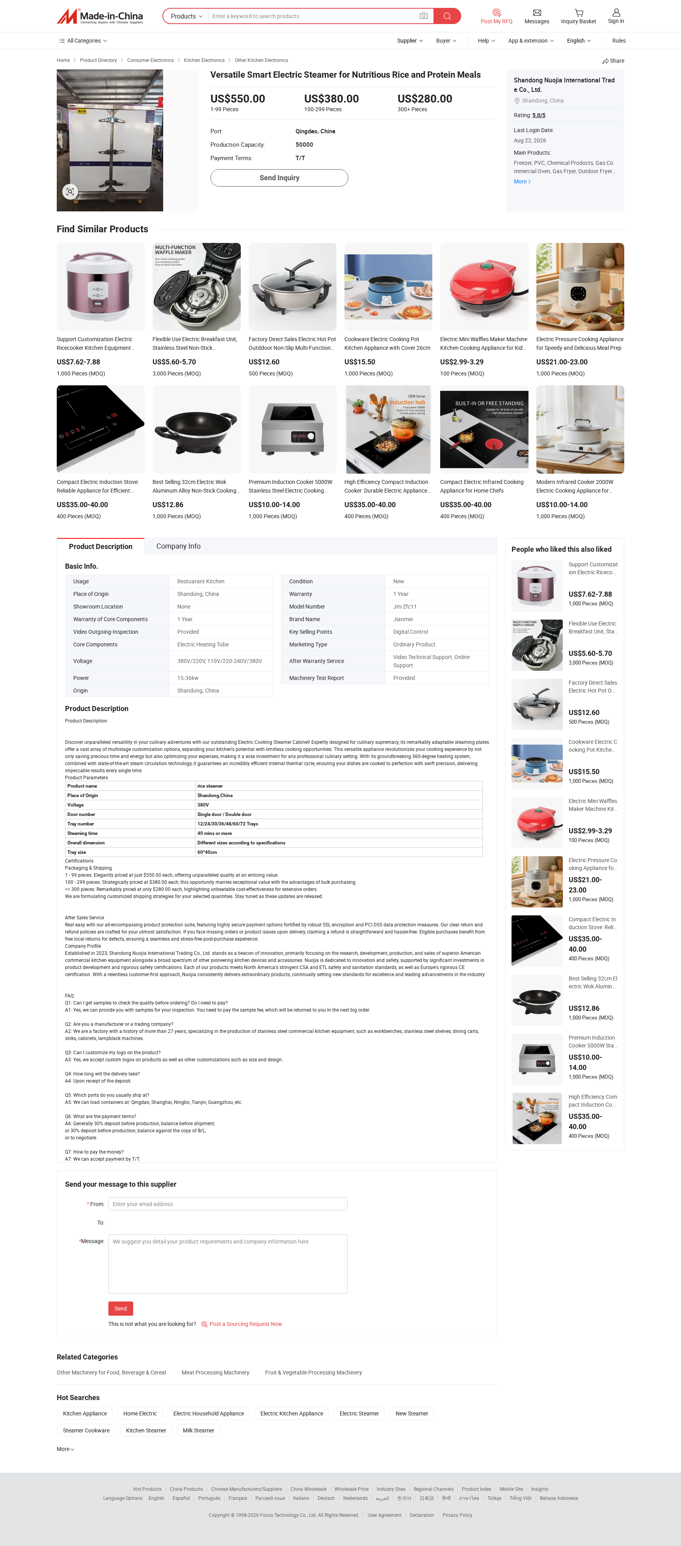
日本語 (427, 1498)
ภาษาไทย (469, 1498)
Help (483, 40)
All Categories (84, 40)
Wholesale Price (351, 1489)
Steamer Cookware (86, 1430)
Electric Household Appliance (208, 1413)
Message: (91, 1241)
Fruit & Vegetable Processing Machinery (313, 1372)
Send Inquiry (280, 178)
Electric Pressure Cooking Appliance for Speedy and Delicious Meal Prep (593, 864)
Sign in (616, 20)
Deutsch (326, 1498)
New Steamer (412, 1413)
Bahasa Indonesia (559, 1498)
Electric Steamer (359, 1413)
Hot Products (147, 1489)
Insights (539, 1489)
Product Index (476, 1489)
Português (209, 1498)
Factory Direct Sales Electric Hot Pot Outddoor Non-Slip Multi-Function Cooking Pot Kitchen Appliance (593, 687)
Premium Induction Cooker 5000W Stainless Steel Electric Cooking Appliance (593, 1041)
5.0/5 (538, 115)
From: (95, 1204)
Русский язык (270, 1498)
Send (121, 1308)
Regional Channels (434, 1489)
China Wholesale (308, 1489)
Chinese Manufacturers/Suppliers (246, 1489)
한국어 (404, 1498)
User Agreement (385, 1515)
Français (238, 1498)
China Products (186, 1489)
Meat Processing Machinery (215, 1372)
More (520, 181)
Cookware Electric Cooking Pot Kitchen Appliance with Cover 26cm (593, 746)
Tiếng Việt (521, 1498)
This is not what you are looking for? (152, 1324)
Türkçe (494, 1498)
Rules (619, 40)
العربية (382, 1498)
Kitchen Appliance (85, 1413)
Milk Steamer (198, 1430)
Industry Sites (391, 1489)
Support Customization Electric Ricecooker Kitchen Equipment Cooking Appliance (593, 568)
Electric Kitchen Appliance (291, 1413)
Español (181, 1498)
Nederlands (355, 1498)
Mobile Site (511, 1489)
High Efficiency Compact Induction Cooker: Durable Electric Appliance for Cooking (593, 1101)
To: (100, 1222)
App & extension (528, 40)
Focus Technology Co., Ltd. (289, 1515)
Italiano (301, 1498)
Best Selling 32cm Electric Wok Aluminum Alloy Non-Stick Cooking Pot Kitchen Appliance (593, 982)
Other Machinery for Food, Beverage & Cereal (111, 1372)
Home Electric (140, 1413)
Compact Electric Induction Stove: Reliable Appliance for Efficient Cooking (593, 923)
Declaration (422, 1515)
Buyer (443, 40)
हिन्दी (446, 1498)
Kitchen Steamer (146, 1430)
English (156, 1498)
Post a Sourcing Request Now (241, 1324)
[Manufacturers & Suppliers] (100, 16)
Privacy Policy (458, 1515)
